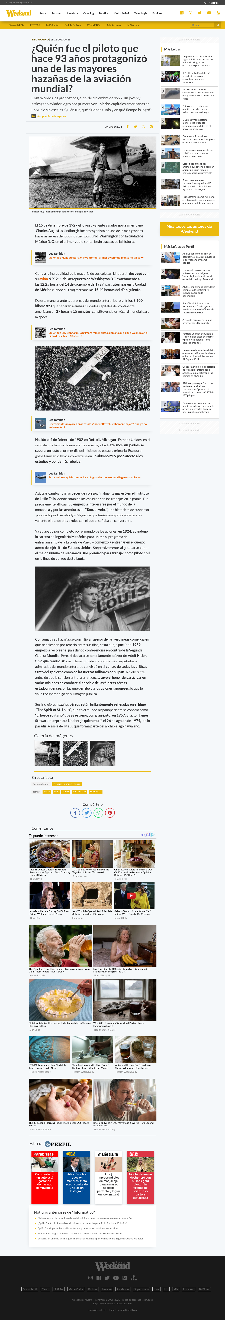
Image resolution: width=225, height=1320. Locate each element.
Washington (79, 792)
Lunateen (188, 1289)
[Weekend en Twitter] (107, 1278)
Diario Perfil (30, 1289)
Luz (166, 1289)
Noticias (58, 1289)
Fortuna (92, 1289)
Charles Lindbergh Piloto (67, 784)
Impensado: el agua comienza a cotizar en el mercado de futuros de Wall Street (80, 1233)
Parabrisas (123, 1289)
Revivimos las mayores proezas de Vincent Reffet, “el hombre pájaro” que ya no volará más (98, 425)
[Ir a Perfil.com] (212, 2)
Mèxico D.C (95, 792)
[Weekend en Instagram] (90, 1278)
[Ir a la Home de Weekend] (112, 1266)
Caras (45, 1289)
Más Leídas (172, 49)
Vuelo (66, 792)
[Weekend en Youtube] (116, 1278)
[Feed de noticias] (125, 1278)
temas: (36, 791)
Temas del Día (16, 25)
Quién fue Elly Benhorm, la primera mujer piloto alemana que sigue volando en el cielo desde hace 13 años (98, 334)
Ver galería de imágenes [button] (51, 116)
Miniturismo (114, 25)
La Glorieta (133, 25)
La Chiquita (52, 25)
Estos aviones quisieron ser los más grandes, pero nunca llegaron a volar (93, 477)
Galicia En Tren (73, 25)
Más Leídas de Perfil (179, 246)
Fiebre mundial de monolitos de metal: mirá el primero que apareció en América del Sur (85, 1218)
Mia (175, 1289)
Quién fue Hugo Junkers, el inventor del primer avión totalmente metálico (94, 257)
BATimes (204, 1289)
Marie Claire (76, 1289)
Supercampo (141, 1289)
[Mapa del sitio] (134, 1278)
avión (44, 279)
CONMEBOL (94, 25)
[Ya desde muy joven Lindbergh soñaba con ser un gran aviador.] (47, 753)
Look (156, 1289)
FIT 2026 (35, 25)
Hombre (107, 1289)
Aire (56, 792)
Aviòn (47, 792)
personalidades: (41, 784)
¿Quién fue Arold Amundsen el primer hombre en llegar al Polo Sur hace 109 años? (82, 1223)
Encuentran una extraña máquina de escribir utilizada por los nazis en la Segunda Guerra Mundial (90, 1238)
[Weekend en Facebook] (99, 1278)
